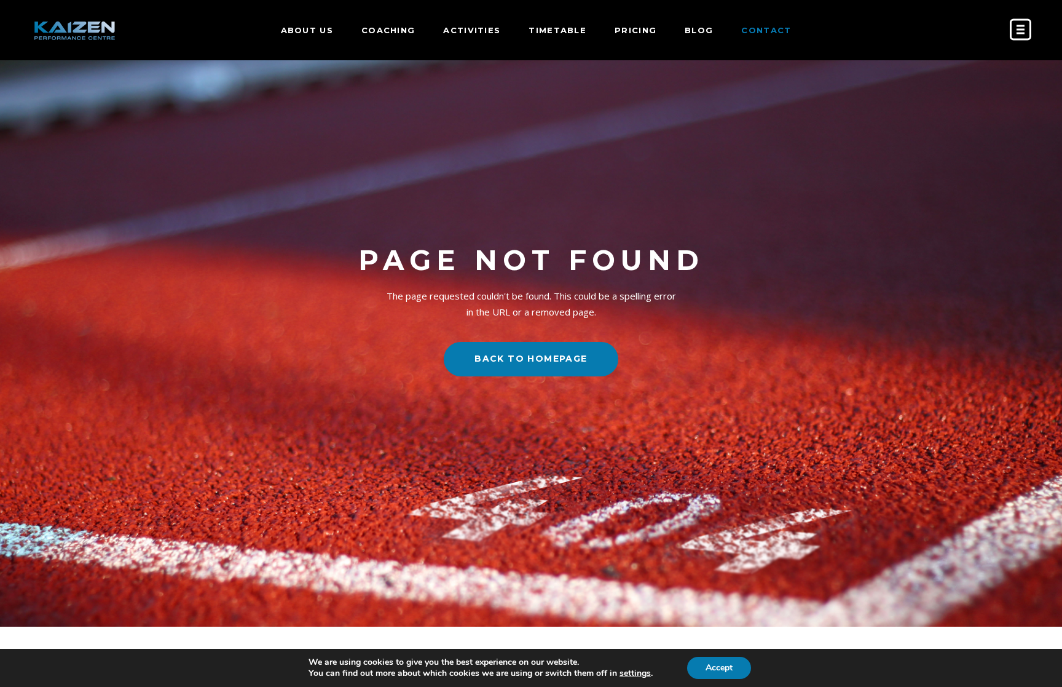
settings (635, 673)
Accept (719, 667)
